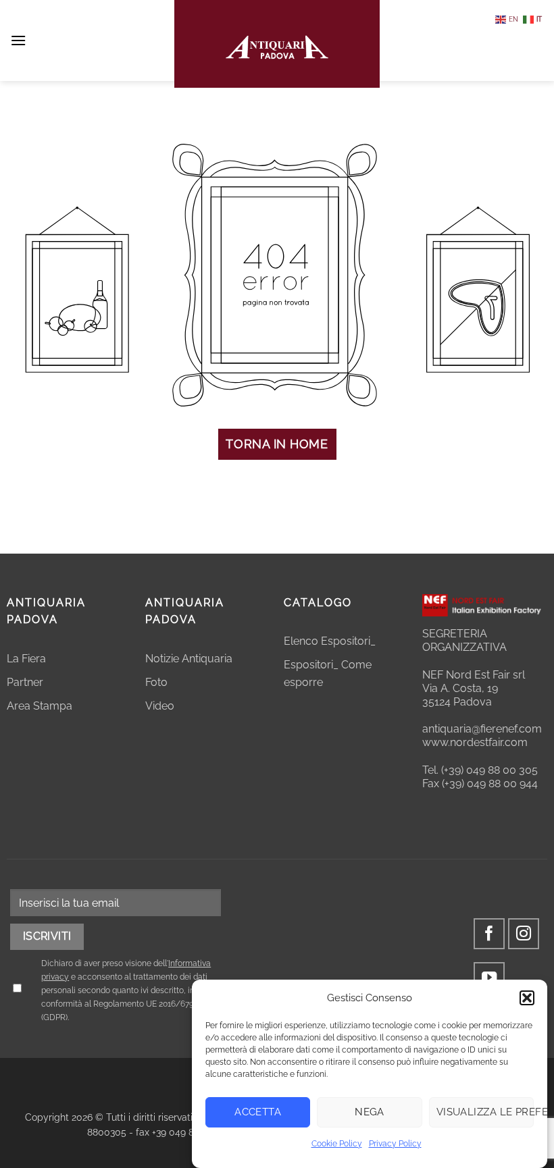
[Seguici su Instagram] (524, 934)
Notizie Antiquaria (188, 658)
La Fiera (26, 658)
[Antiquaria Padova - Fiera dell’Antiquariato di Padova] (277, 44)
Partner (25, 682)
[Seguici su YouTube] (489, 978)
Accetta (257, 1112)
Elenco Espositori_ (330, 641)
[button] (527, 998)
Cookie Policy (336, 1143)
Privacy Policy (395, 1143)
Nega (369, 1112)
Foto (156, 682)
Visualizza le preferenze (485, 1112)
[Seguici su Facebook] (489, 934)
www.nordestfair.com (475, 742)
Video (159, 705)
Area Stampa (39, 705)
